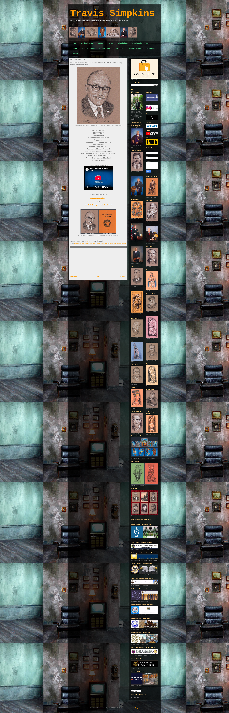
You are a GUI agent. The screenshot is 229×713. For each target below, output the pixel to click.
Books (74, 48)
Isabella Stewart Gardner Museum (142, 48)
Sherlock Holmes (88, 48)
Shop (111, 43)
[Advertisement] (98, 262)
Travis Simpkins (112, 13)
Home (99, 276)
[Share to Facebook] (100, 241)
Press (74, 43)
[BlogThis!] (97, 241)
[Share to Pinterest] (102, 241)
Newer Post (74, 276)
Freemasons (77, 243)
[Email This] (95, 241)
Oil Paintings (123, 43)
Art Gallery (120, 48)
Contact (101, 43)
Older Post (123, 276)
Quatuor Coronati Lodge (93, 243)
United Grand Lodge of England (117, 243)
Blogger (137, 708)
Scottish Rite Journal (140, 43)
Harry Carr (84, 243)
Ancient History (105, 48)
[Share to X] (98, 241)
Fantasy (75, 53)
